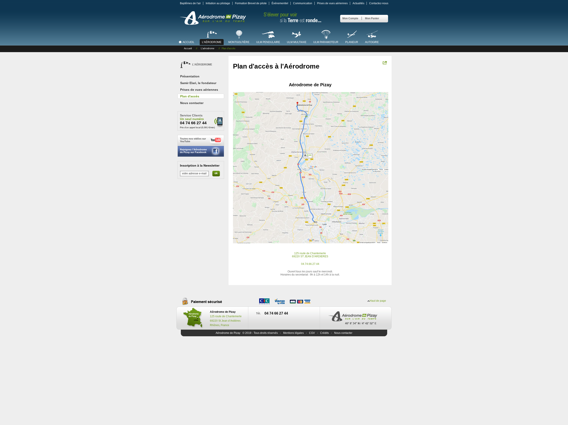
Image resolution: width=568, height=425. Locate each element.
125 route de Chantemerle (310, 253)
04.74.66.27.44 (310, 264)
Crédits (324, 332)
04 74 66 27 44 (193, 123)
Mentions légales (293, 332)
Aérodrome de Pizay (228, 332)
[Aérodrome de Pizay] (213, 24)
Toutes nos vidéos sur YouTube (193, 140)
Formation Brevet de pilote (251, 3)
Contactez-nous (378, 3)
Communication (302, 3)
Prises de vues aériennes (332, 3)
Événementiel (280, 3)
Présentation (189, 76)
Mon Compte (350, 18)
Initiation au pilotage (218, 3)
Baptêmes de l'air (190, 3)
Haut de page (378, 300)
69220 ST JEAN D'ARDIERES (310, 256)
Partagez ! (385, 62)
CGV (312, 332)
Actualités (358, 3)
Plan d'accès (189, 96)
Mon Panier (372, 18)
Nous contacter (191, 103)
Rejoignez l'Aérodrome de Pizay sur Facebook (193, 150)
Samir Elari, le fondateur (198, 83)
